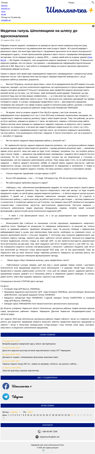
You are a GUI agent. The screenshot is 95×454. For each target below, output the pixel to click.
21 (62, 415)
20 (59, 415)
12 (34, 415)
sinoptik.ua (6, 20)
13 (37, 415)
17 (50, 415)
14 (41, 415)
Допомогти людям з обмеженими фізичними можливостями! (30, 357)
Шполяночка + (22, 386)
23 (69, 415)
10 (28, 415)
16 (47, 415)
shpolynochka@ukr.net (49, 437)
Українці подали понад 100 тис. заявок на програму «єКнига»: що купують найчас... (40, 364)
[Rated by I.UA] (47, 452)
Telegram (17, 396)
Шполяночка (70, 10)
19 (56, 415)
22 (66, 415)
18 (53, 415)
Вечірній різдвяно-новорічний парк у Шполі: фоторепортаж (28, 344)
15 (44, 415)
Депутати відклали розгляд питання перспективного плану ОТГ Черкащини (36, 350)
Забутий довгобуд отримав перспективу (20, 370)
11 (31, 415)
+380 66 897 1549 (49, 431)
